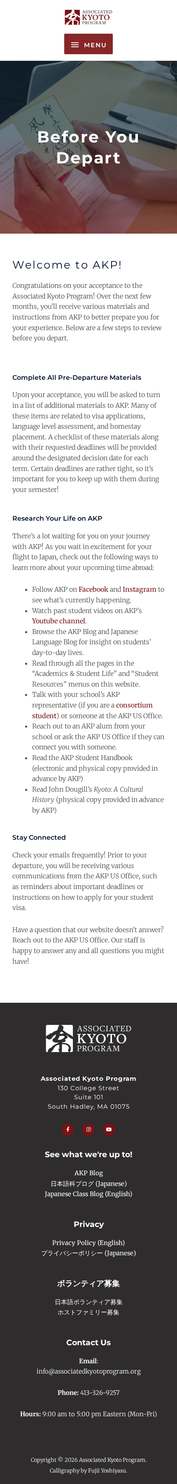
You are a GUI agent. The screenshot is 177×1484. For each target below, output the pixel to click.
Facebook (93, 589)
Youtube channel (58, 621)
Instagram (139, 589)
